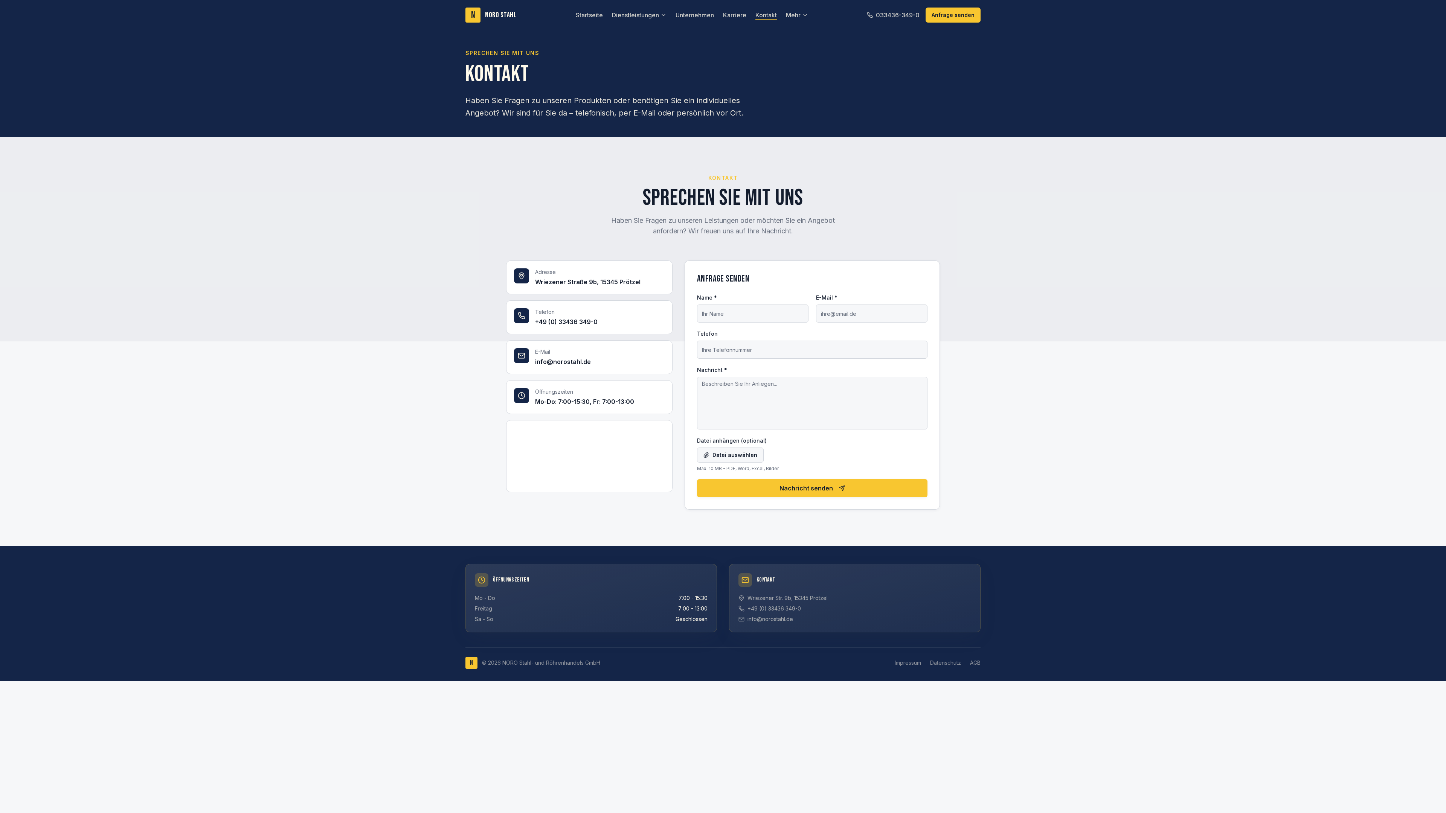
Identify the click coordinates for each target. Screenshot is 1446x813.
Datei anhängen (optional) (732, 440)
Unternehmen (695, 15)
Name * (707, 297)
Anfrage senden (953, 15)
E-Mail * (826, 297)
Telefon (707, 333)
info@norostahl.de (563, 361)
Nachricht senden (806, 488)
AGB (975, 662)
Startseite (589, 15)
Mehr (793, 15)
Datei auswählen (734, 455)
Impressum (908, 662)
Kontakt (766, 15)
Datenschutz (945, 662)
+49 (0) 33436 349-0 (566, 322)
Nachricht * (712, 370)
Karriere (734, 15)
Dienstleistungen (635, 15)
